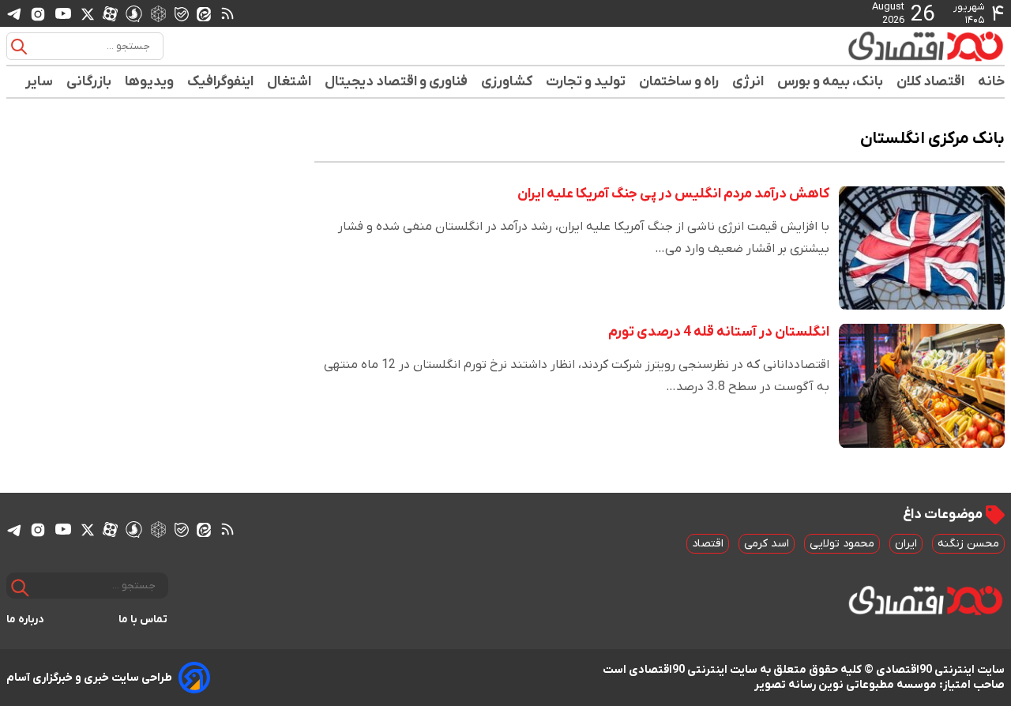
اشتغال (289, 82)
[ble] (182, 13)
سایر (39, 82)
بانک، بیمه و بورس (830, 82)
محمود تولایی (842, 543)
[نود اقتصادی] (880, 46)
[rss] (227, 13)
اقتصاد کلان (930, 82)
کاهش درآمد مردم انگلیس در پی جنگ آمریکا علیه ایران (673, 194)
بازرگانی (89, 82)
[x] (88, 13)
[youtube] (63, 13)
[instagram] (38, 13)
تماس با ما (143, 619)
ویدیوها (150, 82)
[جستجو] (18, 46)
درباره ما (25, 619)
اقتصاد (707, 543)
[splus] (134, 13)
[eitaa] (204, 13)
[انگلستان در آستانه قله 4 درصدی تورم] (922, 386)
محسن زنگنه (968, 543)
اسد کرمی (766, 543)
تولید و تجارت (586, 82)
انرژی (748, 82)
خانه (991, 82)
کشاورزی (507, 82)
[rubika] (158, 13)
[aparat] (110, 13)
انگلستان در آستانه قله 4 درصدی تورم (718, 332)
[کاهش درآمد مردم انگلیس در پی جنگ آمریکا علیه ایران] (922, 247)
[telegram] (14, 14)
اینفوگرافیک (220, 82)
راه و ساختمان (679, 82)
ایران (906, 543)
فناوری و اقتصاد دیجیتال (396, 82)
